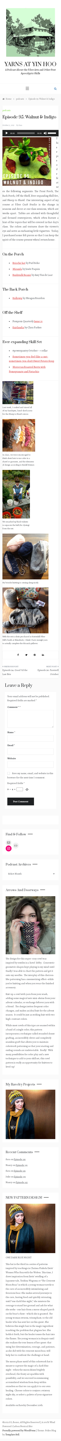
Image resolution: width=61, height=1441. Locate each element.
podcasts (6, 110)
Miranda (17, 269)
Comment (13, 707)
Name (11, 732)
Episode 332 (22, 1182)
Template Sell (12, 1434)
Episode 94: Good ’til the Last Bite (14, 672)
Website (11, 758)
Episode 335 (20, 1159)
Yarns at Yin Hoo (30, 64)
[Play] (6, 133)
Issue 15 (38, 321)
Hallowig (17, 298)
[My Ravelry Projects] (30, 1114)
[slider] (52, 133)
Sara (20, 125)
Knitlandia (18, 327)
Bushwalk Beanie (22, 275)
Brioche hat (19, 263)
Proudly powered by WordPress (19, 1430)
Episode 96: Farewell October (48, 672)
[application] (30, 133)
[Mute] (45, 133)
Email (11, 745)
